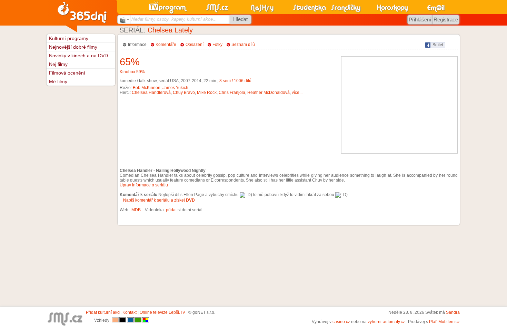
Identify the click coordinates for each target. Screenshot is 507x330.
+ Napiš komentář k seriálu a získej (157, 200)
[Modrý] (130, 320)
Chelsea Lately (170, 30)
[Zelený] (138, 320)
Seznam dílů (243, 44)
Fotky (217, 44)
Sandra (453, 312)
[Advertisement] (399, 105)
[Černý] (123, 320)
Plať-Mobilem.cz (444, 321)
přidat (171, 209)
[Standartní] (115, 320)
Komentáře (166, 44)
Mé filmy (58, 81)
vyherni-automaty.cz (386, 321)
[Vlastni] (145, 320)
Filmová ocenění (67, 73)
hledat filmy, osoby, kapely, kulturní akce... (174, 19)
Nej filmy (58, 64)
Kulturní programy (68, 38)
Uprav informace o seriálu (144, 185)
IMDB (135, 209)
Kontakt (129, 312)
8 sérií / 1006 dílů (235, 80)
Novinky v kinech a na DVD (78, 55)
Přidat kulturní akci (103, 312)
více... (297, 92)
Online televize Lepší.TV (162, 312)
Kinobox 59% (132, 71)
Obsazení (194, 44)
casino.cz (341, 321)
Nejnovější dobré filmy (73, 47)
